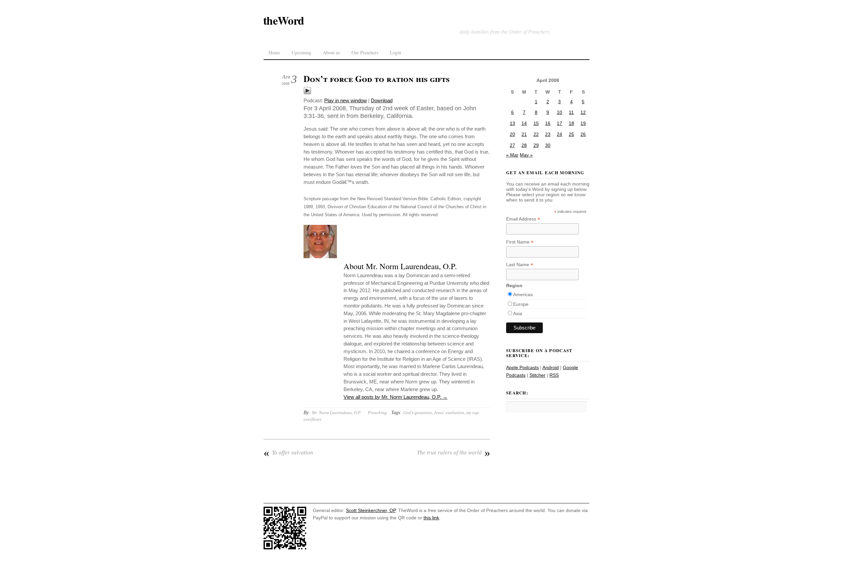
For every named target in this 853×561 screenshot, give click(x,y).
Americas (523, 294)
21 (524, 134)
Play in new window (345, 100)
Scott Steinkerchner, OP (371, 510)
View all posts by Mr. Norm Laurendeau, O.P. (395, 397)
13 (512, 123)
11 (571, 112)
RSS (554, 375)
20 (512, 134)
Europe (520, 304)
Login (395, 52)
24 (559, 134)
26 (583, 134)
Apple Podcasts (522, 367)
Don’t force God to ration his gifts (376, 78)
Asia (517, 313)
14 (524, 123)
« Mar (512, 155)
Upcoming (301, 52)
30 (547, 145)
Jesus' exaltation (449, 412)
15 (536, 123)
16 (547, 123)
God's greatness (417, 412)
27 (512, 145)
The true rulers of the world (453, 452)
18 (571, 123)
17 (559, 123)
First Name (519, 242)
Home (274, 52)
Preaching (377, 412)
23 (547, 134)
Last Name (519, 265)
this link (431, 517)
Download (382, 100)
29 (536, 145)
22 (536, 134)
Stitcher (537, 375)
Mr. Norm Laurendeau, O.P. (336, 412)
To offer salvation (288, 452)
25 (571, 134)
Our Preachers (365, 52)
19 (583, 123)
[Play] (307, 93)
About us (331, 52)
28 (524, 145)
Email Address (523, 219)
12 (583, 112)
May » (526, 155)
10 (559, 112)
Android (550, 367)
